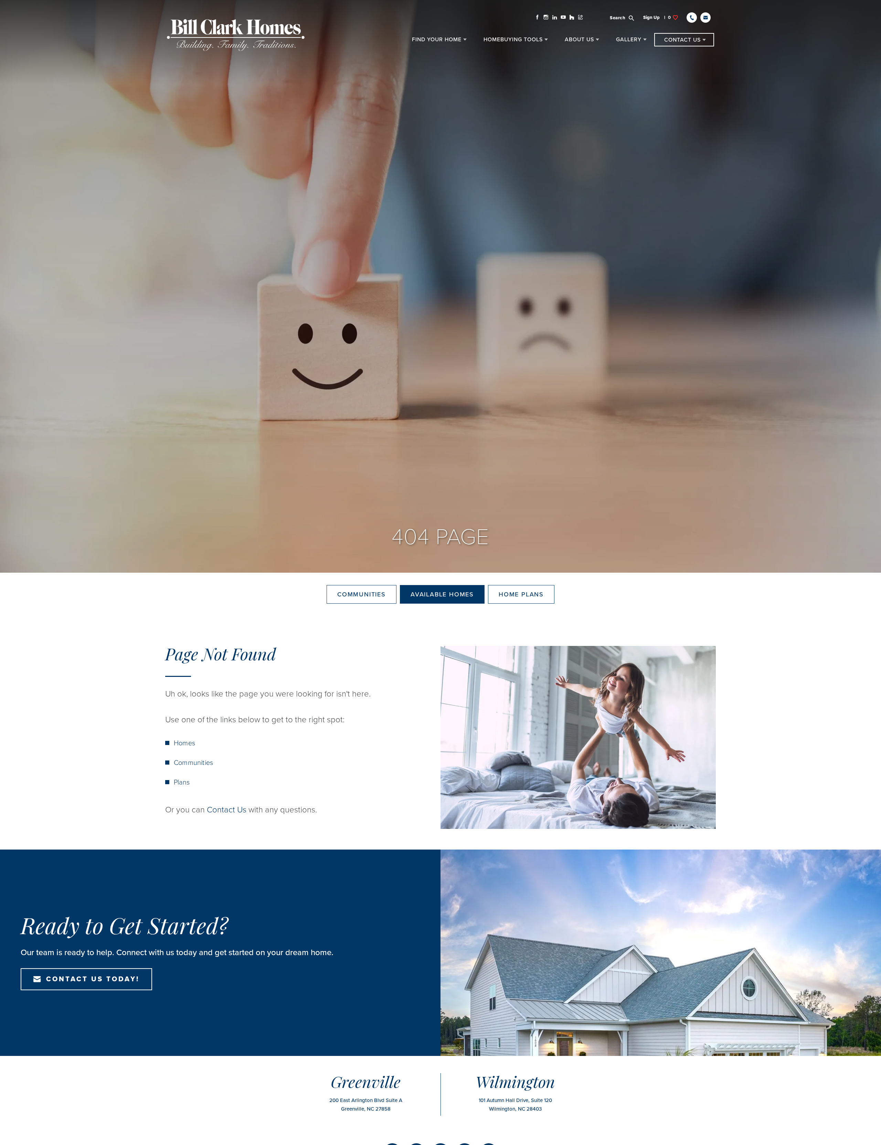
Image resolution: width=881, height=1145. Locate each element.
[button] (626, 17)
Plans (182, 782)
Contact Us (226, 810)
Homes (184, 743)
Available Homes (442, 594)
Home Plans (521, 594)
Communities (361, 594)
